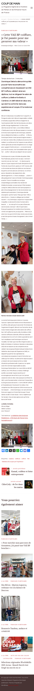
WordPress (4, 685)
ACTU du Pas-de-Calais (20, 655)
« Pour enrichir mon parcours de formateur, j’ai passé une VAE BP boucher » (16, 545)
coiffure (23, 458)
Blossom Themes (8, 682)
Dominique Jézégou (7, 45)
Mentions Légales (13, 685)
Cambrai (11, 458)
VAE (28, 458)
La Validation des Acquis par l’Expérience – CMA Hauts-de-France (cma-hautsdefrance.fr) (14, 418)
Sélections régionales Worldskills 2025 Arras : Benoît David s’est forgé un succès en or (16, 665)
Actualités (8, 658)
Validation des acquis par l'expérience (12, 461)
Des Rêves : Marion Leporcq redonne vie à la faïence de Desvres (13, 588)
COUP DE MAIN (10, 3)
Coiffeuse (17, 458)
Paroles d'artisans (9, 30)
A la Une (4, 581)
